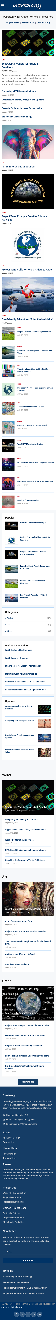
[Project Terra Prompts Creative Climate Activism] (11, 554)
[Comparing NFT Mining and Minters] (44, 723)
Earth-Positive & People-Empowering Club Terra (27, 1056)
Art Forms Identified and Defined (30, 407)
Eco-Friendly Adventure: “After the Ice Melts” (27, 319)
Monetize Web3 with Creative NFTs (21, 674)
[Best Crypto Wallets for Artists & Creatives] (44, 709)
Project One (9, 1187)
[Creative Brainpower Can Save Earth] (8, 427)
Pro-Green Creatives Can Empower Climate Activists (24, 1067)
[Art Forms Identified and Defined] (8, 408)
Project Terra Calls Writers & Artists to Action (27, 269)
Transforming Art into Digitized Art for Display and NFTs (28, 942)
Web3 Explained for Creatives (18, 650)
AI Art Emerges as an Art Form (19, 166)
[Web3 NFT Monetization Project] (11, 526)
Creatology (9, 1095)
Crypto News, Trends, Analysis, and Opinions (23, 99)
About (6, 1132)
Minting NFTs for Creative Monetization (23, 666)
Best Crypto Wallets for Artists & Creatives (26, 807)
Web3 (29, 618)
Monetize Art (28, 22)
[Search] (53, 6)
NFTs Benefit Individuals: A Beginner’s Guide (35, 463)
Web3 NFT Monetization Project (33, 523)
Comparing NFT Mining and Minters (19, 91)
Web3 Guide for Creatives (17, 658)
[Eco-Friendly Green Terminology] (28, 1003)
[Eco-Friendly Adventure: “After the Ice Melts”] (11, 598)
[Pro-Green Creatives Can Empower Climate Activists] (8, 389)
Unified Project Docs (14, 1207)
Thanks (7, 1164)
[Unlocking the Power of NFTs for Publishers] (8, 483)
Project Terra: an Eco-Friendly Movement (34, 332)
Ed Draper (11, 811)
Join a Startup (43, 22)
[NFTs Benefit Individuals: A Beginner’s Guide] (8, 464)
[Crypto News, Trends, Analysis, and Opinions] (44, 738)
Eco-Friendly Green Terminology (17, 116)
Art (29, 624)
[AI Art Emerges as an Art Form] (28, 148)
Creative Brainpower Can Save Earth (32, 425)
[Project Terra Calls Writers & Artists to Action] (11, 540)
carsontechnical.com (11, 1307)
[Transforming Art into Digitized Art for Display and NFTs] (8, 371)
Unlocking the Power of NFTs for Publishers (35, 481)
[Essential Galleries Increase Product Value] (44, 752)
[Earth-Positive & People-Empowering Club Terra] (11, 569)
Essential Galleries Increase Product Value (22, 108)
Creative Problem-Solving (28, 500)
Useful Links (10, 1148)
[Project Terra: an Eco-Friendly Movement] (11, 583)
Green (29, 631)
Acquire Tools (12, 22)
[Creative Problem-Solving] (8, 502)
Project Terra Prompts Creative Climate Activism (27, 1025)
